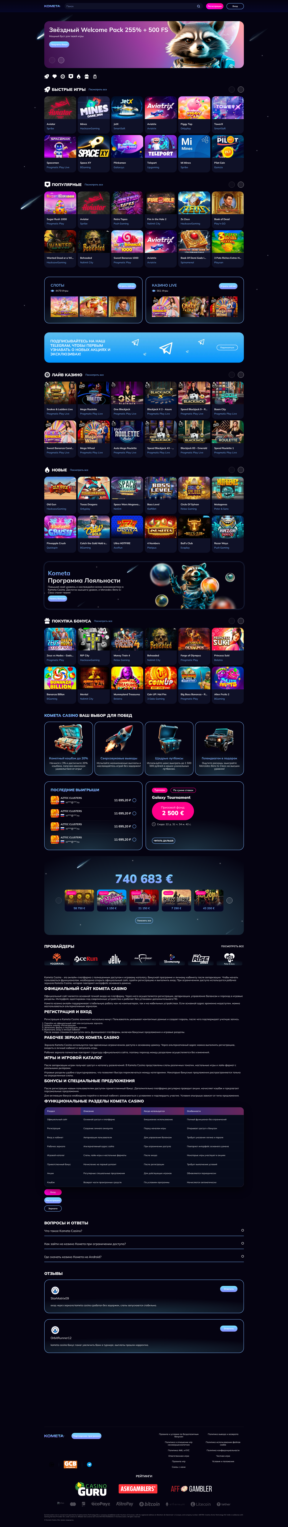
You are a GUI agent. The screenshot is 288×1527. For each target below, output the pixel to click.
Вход (235, 6)
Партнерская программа (86, 1436)
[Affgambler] (191, 1489)
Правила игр (178, 1461)
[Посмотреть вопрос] (242, 1230)
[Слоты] (54, 76)
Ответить (229, 1289)
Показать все (144, 920)
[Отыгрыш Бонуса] (94, 76)
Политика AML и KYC (179, 1450)
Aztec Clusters (71, 811)
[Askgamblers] (138, 1488)
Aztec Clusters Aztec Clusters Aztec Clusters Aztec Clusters (82, 798)
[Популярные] (70, 76)
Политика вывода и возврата (223, 1434)
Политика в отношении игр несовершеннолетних (178, 1443)
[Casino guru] (90, 1489)
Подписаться (227, 347)
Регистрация (215, 6)
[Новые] (78, 76)
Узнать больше (57, 598)
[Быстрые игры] (46, 76)
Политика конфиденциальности (223, 1450)
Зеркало (52, 1208)
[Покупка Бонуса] (86, 76)
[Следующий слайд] (61, 60)
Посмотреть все (98, 89)
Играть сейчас (127, 286)
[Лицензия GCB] (70, 1464)
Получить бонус (59, 44)
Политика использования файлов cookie (223, 1443)
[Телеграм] (89, 1464)
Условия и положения (223, 1461)
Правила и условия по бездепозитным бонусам (179, 1435)
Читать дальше (163, 840)
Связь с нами (178, 1467)
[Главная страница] (53, 6)
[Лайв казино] (62, 76)
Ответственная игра (178, 1456)
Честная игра (223, 1456)
